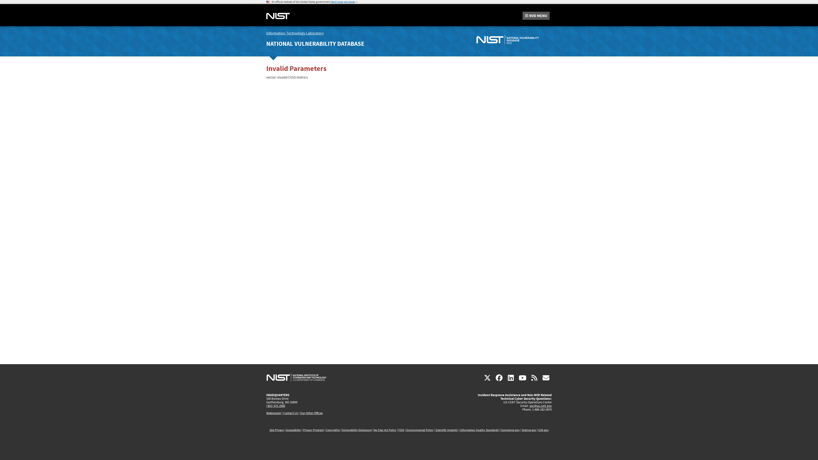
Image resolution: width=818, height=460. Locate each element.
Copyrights (333, 430)
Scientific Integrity (446, 430)
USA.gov (543, 430)
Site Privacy (276, 430)
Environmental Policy (419, 430)
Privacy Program (313, 430)
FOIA (401, 430)
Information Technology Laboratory (295, 33)
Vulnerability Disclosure (357, 430)
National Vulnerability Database (315, 44)
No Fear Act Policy (385, 430)
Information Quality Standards (479, 430)
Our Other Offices (311, 413)
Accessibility (293, 430)
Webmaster (273, 413)
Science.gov (529, 430)
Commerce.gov (510, 430)
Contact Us (290, 413)
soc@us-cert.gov (541, 406)
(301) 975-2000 (275, 406)
